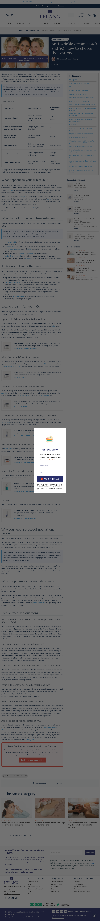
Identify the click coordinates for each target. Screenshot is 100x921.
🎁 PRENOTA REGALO (50, 479)
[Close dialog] (63, 430)
